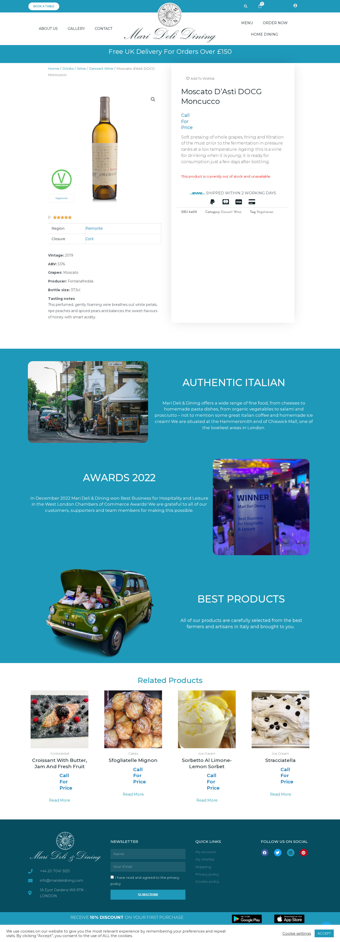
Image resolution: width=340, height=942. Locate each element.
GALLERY (76, 28)
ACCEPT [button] (324, 933)
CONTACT (103, 28)
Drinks (68, 68)
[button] (246, 6)
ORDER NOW (275, 23)
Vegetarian (265, 212)
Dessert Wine (101, 68)
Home (53, 68)
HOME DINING (264, 34)
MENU (247, 23)
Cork (89, 239)
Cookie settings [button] (297, 933)
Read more (59, 800)
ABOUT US (48, 28)
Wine (81, 68)
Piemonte (94, 228)
